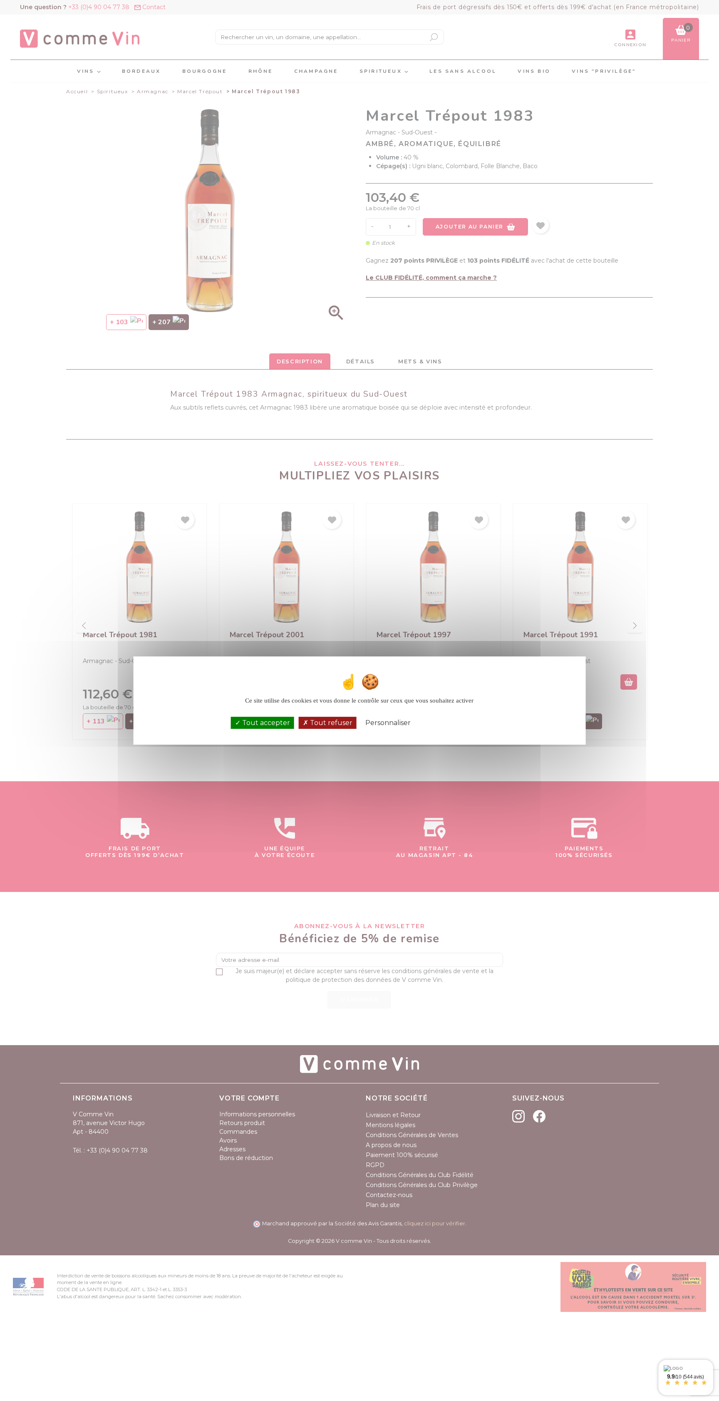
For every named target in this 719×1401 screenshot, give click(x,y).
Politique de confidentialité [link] (453, 723)
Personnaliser (388, 723)
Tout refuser (330, 723)
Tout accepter (265, 723)
